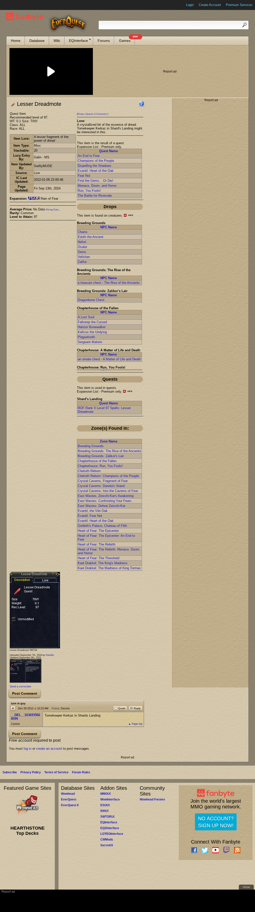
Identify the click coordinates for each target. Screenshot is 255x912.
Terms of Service (56, 772)
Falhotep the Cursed (92, 322)
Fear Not (84, 176)
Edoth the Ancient (90, 237)
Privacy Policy (30, 772)
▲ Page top (135, 723)
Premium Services (239, 5)
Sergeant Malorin (90, 342)
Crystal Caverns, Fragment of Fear (103, 481)
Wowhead (68, 793)
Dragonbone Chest (91, 300)
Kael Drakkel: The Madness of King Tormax (109, 568)
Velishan (84, 257)
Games (127, 39)
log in (27, 748)
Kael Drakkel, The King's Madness (103, 563)
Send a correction (20, 686)
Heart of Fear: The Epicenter (98, 531)
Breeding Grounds (91, 446)
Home (15, 41)
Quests (89, 114)
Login (190, 5)
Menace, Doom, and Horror (97, 185)
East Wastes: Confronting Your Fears (104, 501)
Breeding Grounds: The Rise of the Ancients (109, 451)
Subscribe (9, 772)
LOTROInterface (111, 834)
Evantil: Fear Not (90, 516)
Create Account (210, 5)
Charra (82, 232)
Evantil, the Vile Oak (93, 511)
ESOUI (105, 805)
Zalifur (82, 262)
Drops (81, 114)
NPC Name (108, 227)
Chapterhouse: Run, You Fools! (100, 466)
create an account (49, 748)
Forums (104, 41)
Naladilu (50, 655)
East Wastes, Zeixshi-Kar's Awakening (105, 496)
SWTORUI (107, 816)
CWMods (106, 839)
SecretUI (106, 845)
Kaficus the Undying (92, 332)
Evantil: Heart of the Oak (96, 171)
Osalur (82, 247)
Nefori (82, 242)
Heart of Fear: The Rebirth (96, 544)
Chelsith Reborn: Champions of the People (108, 476)
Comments (101, 114)
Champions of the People (96, 161)
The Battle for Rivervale (95, 195)
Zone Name (108, 441)
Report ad (170, 71)
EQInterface (78, 41)
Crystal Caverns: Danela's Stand (101, 486)
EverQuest (68, 799)
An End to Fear (89, 156)
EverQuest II (69, 805)
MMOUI (105, 793)
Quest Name (108, 151)
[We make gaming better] (16, 5)
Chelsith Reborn (89, 471)
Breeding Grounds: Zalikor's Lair (101, 456)
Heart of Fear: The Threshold (98, 558)
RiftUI (104, 811)
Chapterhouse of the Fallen (97, 461)
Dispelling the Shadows (94, 166)
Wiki (57, 41)
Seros (82, 252)
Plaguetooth (86, 337)
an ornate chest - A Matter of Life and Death (109, 359)
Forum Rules (81, 772)
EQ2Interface (109, 828)
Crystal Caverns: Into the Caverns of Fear (108, 491)
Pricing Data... (53, 209)
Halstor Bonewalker (92, 327)
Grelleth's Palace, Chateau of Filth (102, 526)
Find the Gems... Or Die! (95, 180)
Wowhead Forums (152, 799)
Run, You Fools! (89, 190)
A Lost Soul (86, 317)
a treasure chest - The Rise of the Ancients (109, 283)
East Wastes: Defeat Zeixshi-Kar (101, 506)
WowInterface (110, 799)
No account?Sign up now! (216, 822)
